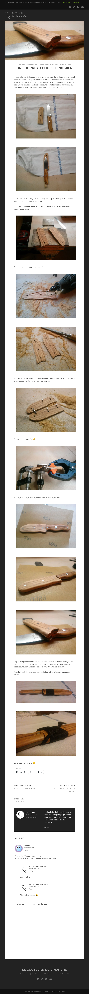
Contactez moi (54, 3)
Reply (26, 850)
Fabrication (65, 64)
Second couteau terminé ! (25, 788)
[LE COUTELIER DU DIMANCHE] (16, 18)
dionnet (27, 845)
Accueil (11, 3)
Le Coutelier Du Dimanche (46, 64)
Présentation (22, 3)
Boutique (67, 3)
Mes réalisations (38, 3)
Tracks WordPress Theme (35, 991)
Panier (76, 3)
